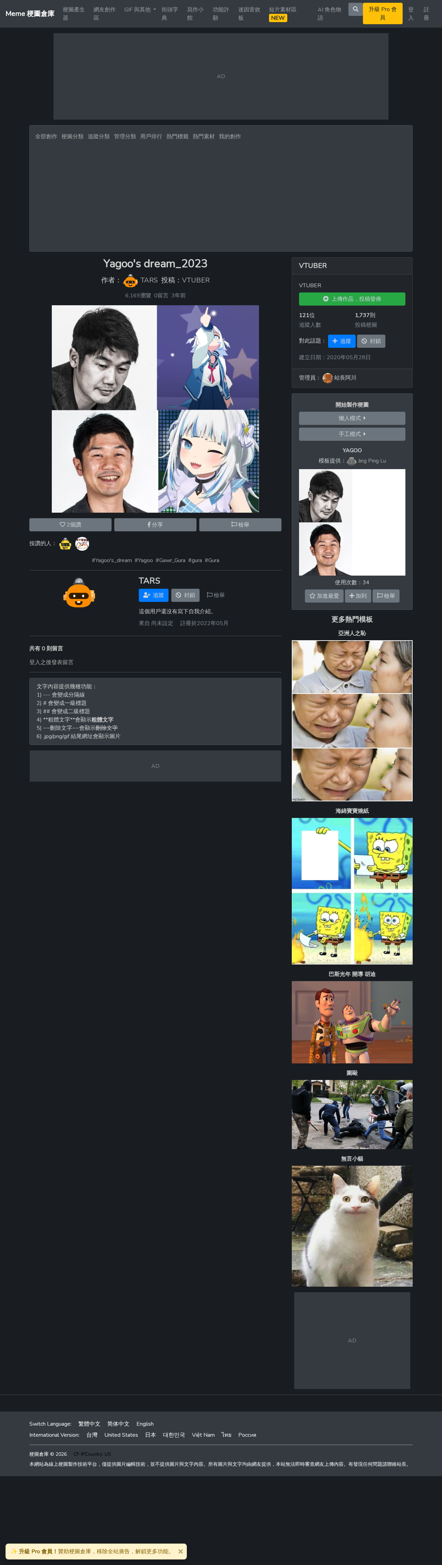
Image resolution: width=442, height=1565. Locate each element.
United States (121, 1435)
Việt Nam (203, 1435)
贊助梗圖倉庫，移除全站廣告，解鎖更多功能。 (92, 1551)
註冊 (426, 14)
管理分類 (125, 136)
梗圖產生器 (74, 14)
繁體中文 (89, 1424)
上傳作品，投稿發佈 (355, 299)
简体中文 (118, 1424)
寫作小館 (195, 14)
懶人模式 (351, 418)
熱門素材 (204, 136)
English (145, 1424)
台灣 (91, 1435)
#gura (195, 560)
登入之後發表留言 (51, 662)
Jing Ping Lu (372, 461)
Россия (247, 1435)
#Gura (212, 560)
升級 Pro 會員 (383, 13)
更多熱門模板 (352, 619)
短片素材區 (283, 14)
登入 (411, 14)
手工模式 (351, 434)
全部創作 (46, 136)
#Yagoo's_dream (112, 560)
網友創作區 (105, 14)
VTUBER (196, 280)
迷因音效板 (249, 14)
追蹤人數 (310, 325)
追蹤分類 (99, 136)
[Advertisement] (221, 194)
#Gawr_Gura (170, 560)
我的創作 (230, 136)
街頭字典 (170, 14)
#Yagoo (144, 560)
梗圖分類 (72, 136)
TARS (149, 280)
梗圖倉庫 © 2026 (48, 1454)
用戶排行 (151, 136)
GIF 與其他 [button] (138, 9)
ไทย (226, 1435)
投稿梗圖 (366, 325)
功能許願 (221, 14)
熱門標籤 (177, 136)
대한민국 (174, 1435)
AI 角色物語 (329, 14)
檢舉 (243, 525)
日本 (150, 1435)
